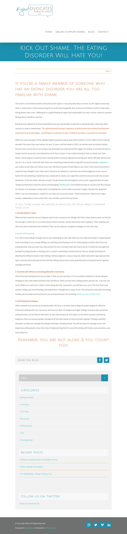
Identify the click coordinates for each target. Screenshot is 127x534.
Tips (22, 433)
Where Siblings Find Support (31, 467)
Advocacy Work (26, 397)
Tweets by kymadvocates (29, 503)
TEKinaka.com (50, 528)
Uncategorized (26, 440)
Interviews (24, 404)
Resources (24, 419)
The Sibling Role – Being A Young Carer (36, 474)
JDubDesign (29, 528)
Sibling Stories (26, 426)
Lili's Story (24, 411)
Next (108, 71)
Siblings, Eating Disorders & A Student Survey (39, 459)
